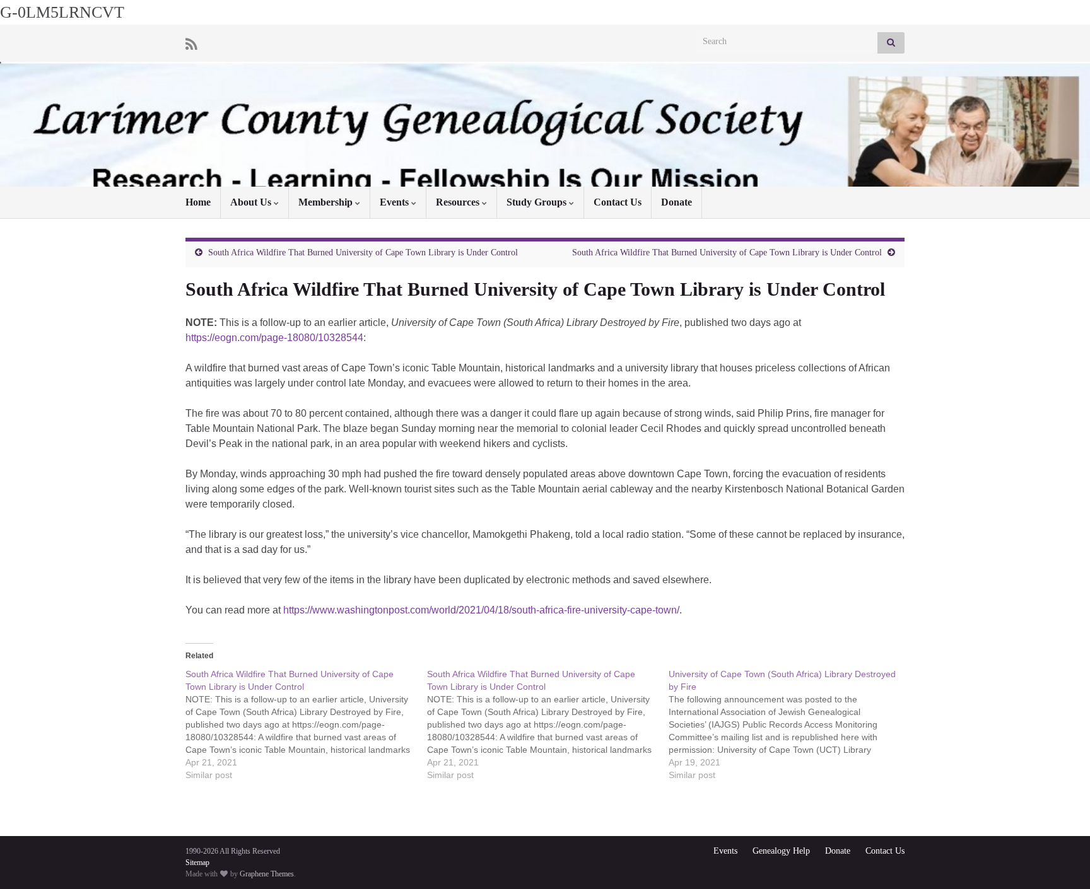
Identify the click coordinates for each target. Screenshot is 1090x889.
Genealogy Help (781, 851)
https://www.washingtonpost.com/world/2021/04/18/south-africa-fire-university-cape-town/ (481, 610)
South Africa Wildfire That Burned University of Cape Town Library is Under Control (363, 252)
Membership (326, 202)
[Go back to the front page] (545, 124)
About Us (252, 202)
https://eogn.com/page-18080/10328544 (274, 337)
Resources (459, 202)
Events (395, 202)
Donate (676, 202)
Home (198, 202)
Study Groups (538, 202)
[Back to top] (1061, 860)
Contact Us (618, 202)
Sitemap (197, 862)
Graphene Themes (267, 873)
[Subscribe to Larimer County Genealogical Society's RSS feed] (191, 43)
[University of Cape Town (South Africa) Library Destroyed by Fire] (789, 724)
